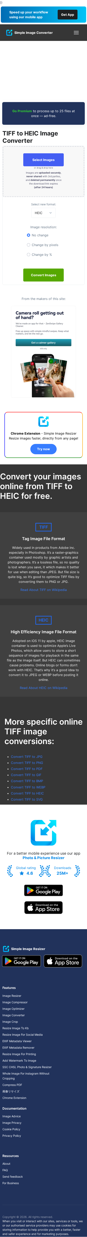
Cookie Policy (11, 1129)
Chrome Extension (14, 1097)
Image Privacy (11, 1122)
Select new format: (43, 204)
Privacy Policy (11, 1135)
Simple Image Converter (33, 33)
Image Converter (13, 1015)
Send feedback (12, 1176)
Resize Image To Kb (15, 1028)
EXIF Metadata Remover (18, 1047)
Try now (43, 449)
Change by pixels (45, 245)
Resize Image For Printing (19, 1054)
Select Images (43, 160)
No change (40, 235)
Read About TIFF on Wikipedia (43, 590)
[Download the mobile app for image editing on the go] (43, 890)
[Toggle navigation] (76, 33)
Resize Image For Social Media (22, 1034)
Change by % (42, 255)
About (6, 1163)
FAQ (5, 1170)
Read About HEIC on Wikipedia (43, 688)
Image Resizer (11, 995)
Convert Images (43, 275)
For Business (10, 1183)
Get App (67, 15)
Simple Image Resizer (28, 949)
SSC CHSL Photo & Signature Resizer (27, 1067)
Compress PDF (12, 1085)
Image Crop (10, 1021)
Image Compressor (15, 1002)
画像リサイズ (10, 1091)
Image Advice (11, 1116)
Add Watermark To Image (19, 1060)
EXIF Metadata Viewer (17, 1041)
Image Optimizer (13, 1008)
